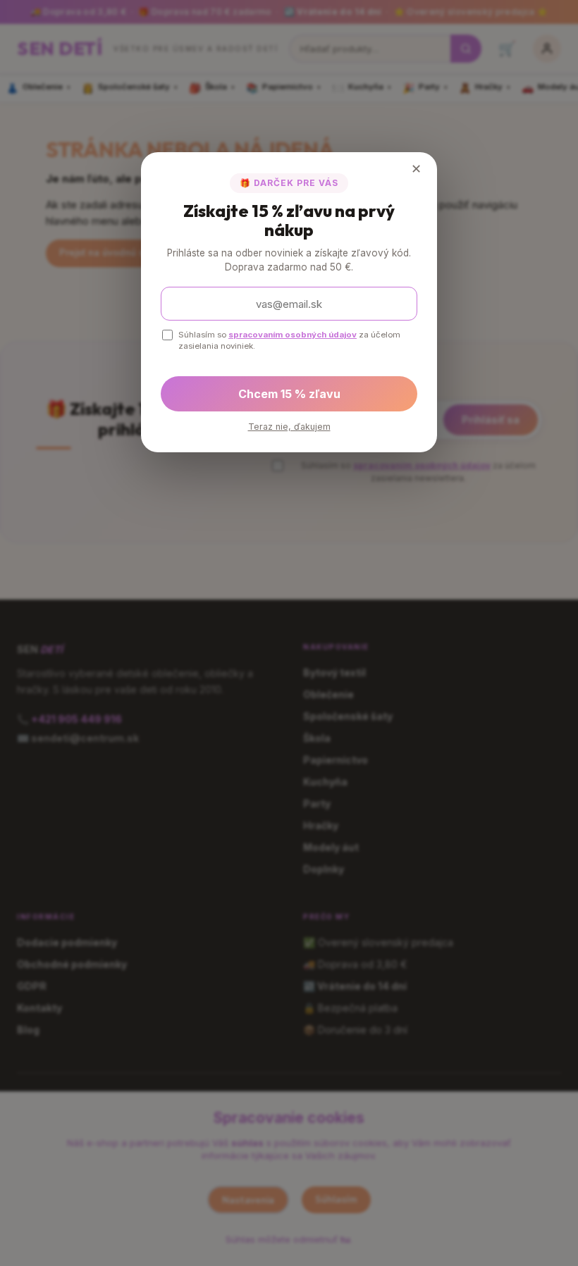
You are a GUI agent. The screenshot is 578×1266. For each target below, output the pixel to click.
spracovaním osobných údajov (292, 335)
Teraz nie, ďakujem (289, 426)
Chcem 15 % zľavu (289, 394)
